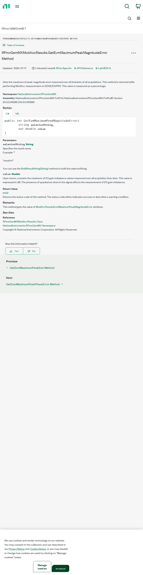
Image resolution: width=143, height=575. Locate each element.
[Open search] (129, 17)
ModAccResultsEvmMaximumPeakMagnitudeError (64, 206)
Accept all (60, 568)
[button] (69, 45)
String (29, 144)
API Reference (85, 68)
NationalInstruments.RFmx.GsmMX (37, 94)
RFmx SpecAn (64, 68)
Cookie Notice (38, 549)
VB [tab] (17, 113)
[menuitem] (127, 6)
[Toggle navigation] (21, 6)
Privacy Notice (17, 549)
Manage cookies (42, 566)
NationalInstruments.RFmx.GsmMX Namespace (29, 225)
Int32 (5, 192)
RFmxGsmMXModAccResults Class (23, 221)
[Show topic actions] (133, 52)
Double (16, 174)
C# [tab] (7, 113)
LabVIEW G (104, 68)
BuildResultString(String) (35, 168)
